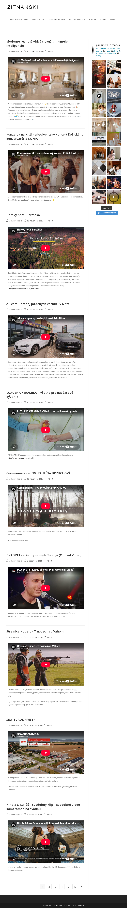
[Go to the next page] (81, 886)
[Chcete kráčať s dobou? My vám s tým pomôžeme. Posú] (99, 125)
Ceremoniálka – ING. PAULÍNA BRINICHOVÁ (38, 473)
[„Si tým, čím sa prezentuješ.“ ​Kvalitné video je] (99, 67)
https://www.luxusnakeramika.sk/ (21, 458)
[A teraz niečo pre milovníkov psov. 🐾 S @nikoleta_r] (114, 81)
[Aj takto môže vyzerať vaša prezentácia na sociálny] (99, 139)
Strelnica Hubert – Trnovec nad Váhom (35, 631)
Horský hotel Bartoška (23, 215)
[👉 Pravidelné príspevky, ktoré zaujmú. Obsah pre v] (114, 96)
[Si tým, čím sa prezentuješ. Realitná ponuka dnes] (99, 96)
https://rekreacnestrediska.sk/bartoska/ (23, 289)
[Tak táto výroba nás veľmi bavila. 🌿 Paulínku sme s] (99, 110)
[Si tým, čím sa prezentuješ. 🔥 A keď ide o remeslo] (99, 81)
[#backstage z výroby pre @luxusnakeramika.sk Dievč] (99, 168)
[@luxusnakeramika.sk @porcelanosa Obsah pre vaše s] (114, 154)
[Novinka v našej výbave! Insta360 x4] (99, 197)
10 (75, 886)
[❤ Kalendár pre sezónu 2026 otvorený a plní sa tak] (99, 154)
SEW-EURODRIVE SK (20, 719)
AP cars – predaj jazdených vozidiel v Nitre (38, 304)
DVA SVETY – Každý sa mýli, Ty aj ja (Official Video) (43, 555)
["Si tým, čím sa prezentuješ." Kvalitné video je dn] (114, 67)
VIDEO (50, 51)
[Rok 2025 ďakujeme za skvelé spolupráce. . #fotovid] (114, 110)
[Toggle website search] (11, 28)
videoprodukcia (15, 51)
